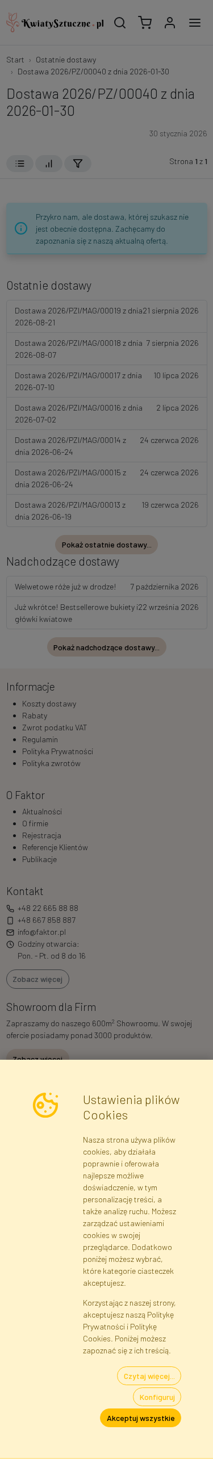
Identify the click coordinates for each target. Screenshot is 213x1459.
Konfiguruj (157, 1397)
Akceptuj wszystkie (141, 1418)
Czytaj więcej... (149, 1376)
